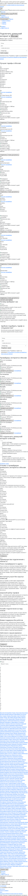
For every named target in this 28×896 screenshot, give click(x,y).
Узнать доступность (13, 122)
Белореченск (3, 752)
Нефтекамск (22, 806)
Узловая (16, 855)
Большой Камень (4, 800)
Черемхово (3, 738)
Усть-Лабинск (13, 753)
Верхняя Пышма (21, 838)
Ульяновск (10, 860)
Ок (1, 8)
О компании (3, 886)
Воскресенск (18, 766)
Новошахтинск (11, 827)
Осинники (9, 747)
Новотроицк (9, 794)
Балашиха (2, 766)
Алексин (13, 853)
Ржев (24, 852)
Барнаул (16, 717)
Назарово (15, 756)
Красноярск (25, 713)
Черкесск (24, 809)
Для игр (2, 86)
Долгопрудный (20, 767)
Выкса (9, 789)
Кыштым (25, 861)
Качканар (8, 841)
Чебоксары (11, 822)
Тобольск (6, 858)
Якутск (11, 814)
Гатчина (2, 761)
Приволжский (3, 835)
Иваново (2, 733)
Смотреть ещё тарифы (6, 299)
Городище (13, 727)
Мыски (20, 745)
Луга (23, 761)
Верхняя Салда (3, 839)
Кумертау (12, 806)
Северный (23, 723)
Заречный (9, 795)
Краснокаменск (16, 731)
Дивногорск (25, 753)
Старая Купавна (12, 783)
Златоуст (11, 861)
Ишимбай (7, 806)
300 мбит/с (3, 82)
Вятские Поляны (10, 749)
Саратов (9, 835)
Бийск (19, 717)
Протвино (17, 780)
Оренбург (15, 794)
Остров (14, 803)
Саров (11, 791)
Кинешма (7, 733)
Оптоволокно (3, 79)
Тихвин (2, 764)
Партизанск (14, 802)
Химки (6, 784)
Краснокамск (8, 797)
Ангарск (2, 734)
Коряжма (22, 720)
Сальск (17, 827)
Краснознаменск (4, 739)
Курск (9, 759)
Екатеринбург (8, 713)
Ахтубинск (2, 723)
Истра (26, 770)
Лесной (2, 842)
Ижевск (17, 819)
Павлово (7, 791)
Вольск (18, 833)
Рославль (23, 845)
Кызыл (8, 819)
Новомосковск (3, 855)
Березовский (3, 744)
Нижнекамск (3, 819)
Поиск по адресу (6, 20)
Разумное (18, 723)
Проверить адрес (4, 463)
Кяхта (1, 809)
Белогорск (22, 719)
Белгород (13, 723)
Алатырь (18, 820)
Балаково (8, 833)
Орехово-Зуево (19, 778)
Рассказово (15, 852)
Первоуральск (3, 844)
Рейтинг (4, 24)
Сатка (16, 863)
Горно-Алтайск (10, 805)
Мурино (2, 763)
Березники (23, 795)
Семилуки (2, 731)
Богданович (14, 838)
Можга (21, 819)
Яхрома (9, 786)
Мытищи (19, 777)
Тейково (15, 733)
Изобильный (11, 849)
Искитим (2, 792)
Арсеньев (18, 799)
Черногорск (13, 820)
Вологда (7, 728)
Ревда (14, 844)
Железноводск (3, 849)
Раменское (3, 781)
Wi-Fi (1, 78)
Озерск (10, 739)
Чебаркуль (13, 864)
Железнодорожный (20, 769)
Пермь (1, 717)
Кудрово (20, 761)
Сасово (9, 828)
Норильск (20, 756)
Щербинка (23, 784)
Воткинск (12, 819)
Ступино (18, 783)
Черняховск (3, 741)
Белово (26, 742)
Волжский (8, 727)
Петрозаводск (3, 811)
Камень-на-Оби (4, 719)
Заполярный (19, 786)
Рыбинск (2, 867)
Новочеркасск (3, 827)
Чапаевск (12, 831)
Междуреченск (15, 745)
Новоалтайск (11, 719)
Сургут (1, 858)
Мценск (2, 795)
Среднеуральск (4, 845)
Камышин (18, 727)
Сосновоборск (3, 758)
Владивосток (12, 800)
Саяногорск (7, 820)
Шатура (14, 784)
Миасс (9, 863)
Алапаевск (15, 836)
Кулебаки (2, 791)
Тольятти (7, 831)
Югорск (19, 858)
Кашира (2, 772)
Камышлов (3, 841)
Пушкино (22, 780)
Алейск (11, 717)
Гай (5, 794)
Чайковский (3, 799)
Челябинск (18, 864)
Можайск (7, 777)
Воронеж (2, 713)
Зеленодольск (23, 816)
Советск (26, 739)
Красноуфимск (23, 841)
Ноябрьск (19, 856)
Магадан (16, 764)
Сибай (13, 808)
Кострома (6, 750)
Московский (13, 777)
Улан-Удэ (5, 809)
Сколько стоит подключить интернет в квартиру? (13, 648)
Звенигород (9, 770)
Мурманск (9, 788)
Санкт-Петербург (21, 716)
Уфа (9, 717)
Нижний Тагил (14, 842)
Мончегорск (3, 788)
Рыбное (2, 828)
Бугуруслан (25, 792)
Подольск (12, 780)
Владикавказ (17, 814)
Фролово (2, 728)
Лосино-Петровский (12, 775)
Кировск (25, 786)
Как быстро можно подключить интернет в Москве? (14, 650)
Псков (18, 803)
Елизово (22, 741)
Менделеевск (10, 817)
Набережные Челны (19, 817)
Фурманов (20, 733)
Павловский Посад (5, 780)
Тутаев (6, 867)
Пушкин (12, 763)
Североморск (15, 788)
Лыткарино (21, 775)
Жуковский (3, 770)
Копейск (16, 861)
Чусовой (14, 799)
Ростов (26, 866)
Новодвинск (8, 722)
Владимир (12, 725)
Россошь (23, 730)
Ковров (17, 725)
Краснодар (19, 713)
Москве (14, 36)
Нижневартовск (4, 856)
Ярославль (14, 716)
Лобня (5, 775)
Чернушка (8, 799)
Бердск (25, 791)
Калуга (8, 741)
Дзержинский (7, 767)
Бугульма (9, 816)
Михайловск (7, 842)
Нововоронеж (11, 730)
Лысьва (18, 797)
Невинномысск (13, 850)
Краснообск (8, 792)
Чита (21, 731)
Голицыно (24, 766)
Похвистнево (23, 830)
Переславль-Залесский (18, 866)
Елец (8, 764)
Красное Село (7, 761)
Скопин (13, 828)
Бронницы (8, 766)
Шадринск (20, 758)
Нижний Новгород (9, 714)
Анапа (15, 750)
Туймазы (24, 808)
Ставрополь (3, 852)
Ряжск (5, 828)
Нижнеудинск (18, 734)
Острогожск (18, 730)
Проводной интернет (5, 87)
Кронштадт (14, 761)
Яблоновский (3, 805)
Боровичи (15, 791)
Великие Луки (8, 803)
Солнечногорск (4, 783)
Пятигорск (20, 850)
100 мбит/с (3, 81)
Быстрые (2, 76)
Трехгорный (3, 864)
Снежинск (20, 863)
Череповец (12, 728)
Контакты (2, 889)
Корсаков (18, 835)
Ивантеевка (21, 770)
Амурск (15, 860)
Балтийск (13, 738)
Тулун (5, 736)
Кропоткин (21, 752)
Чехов (9, 784)
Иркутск (13, 734)
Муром (21, 725)
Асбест (1, 838)
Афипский (24, 750)
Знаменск (7, 723)
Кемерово (14, 744)
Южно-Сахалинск (7, 836)
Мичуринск (9, 852)
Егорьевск (12, 769)
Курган (15, 758)
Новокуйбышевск (4, 830)
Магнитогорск (3, 863)
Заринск (23, 717)
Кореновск (15, 752)
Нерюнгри (7, 814)
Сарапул (25, 819)
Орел (5, 795)
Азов (16, 822)
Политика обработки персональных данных (11, 893)
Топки (1, 749)
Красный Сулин (10, 825)
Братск (6, 734)
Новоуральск (21, 842)
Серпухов (19, 781)
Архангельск (17, 720)
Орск (19, 794)
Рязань (5, 717)
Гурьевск (18, 738)
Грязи (5, 764)
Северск (5, 853)
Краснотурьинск (15, 841)
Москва (15, 13)
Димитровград (3, 860)
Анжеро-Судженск (19, 742)
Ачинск (19, 753)
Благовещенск (3, 720)
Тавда (14, 845)
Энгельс (14, 835)
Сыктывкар (19, 811)
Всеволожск (19, 759)
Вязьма (18, 845)
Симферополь (3, 813)
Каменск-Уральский (22, 839)
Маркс (21, 833)
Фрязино (2, 784)
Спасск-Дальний (21, 802)
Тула (13, 855)
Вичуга (24, 731)
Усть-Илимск (20, 736)
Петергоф (6, 763)
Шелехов (8, 738)
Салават (9, 808)
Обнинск (17, 741)
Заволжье (19, 789)
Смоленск (7, 847)
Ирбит (14, 839)
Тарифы (4, 22)
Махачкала (10, 809)
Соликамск (22, 797)
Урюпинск (24, 727)
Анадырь (9, 866)
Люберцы (2, 777)
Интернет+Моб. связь (5, 73)
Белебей (17, 805)
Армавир (19, 750)
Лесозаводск (3, 802)
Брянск (7, 725)
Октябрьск (12, 830)
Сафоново (2, 847)
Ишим (24, 855)
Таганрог (21, 827)
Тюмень (9, 716)
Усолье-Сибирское (12, 736)
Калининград (24, 738)
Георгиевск (17, 847)
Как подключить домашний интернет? (11, 653)
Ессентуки (23, 847)
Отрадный (17, 830)
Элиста (20, 809)
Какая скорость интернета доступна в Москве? (13, 651)
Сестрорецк (17, 763)
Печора (14, 811)
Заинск (18, 816)
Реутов (7, 781)
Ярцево (12, 847)
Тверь (1, 853)
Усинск (23, 811)
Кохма (11, 733)
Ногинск (7, 778)
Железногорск (8, 755)
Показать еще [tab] (4, 869)
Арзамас (21, 788)
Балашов (13, 833)
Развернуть (3, 556)
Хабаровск (6, 861)
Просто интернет (4, 68)
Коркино (20, 861)
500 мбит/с (3, 84)
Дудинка (2, 755)
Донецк (16, 824)
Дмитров (14, 767)
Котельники (25, 772)
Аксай (18, 822)
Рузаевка (20, 813)
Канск (20, 755)
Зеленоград (15, 770)
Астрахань (21, 722)
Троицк (23, 783)
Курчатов (13, 759)
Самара (5, 716)
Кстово (24, 789)
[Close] (0, 0)
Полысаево (15, 747)
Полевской (10, 844)
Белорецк (21, 805)
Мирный (2, 722)
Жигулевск (18, 828)
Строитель (2, 725)
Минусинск (10, 756)
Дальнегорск (19, 800)
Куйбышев (13, 792)
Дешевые (2, 75)
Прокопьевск (21, 747)
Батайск (23, 822)
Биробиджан (8, 731)
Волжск (9, 813)
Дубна (8, 769)
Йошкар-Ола (15, 813)
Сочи (9, 753)
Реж (18, 844)
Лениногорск (3, 817)
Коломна (14, 772)
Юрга (4, 749)
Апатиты (13, 786)
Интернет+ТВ (3, 70)
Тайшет (2, 736)
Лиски (24, 728)
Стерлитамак (18, 808)
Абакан (2, 820)
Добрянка (2, 797)
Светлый (21, 739)
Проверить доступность (7, 370)
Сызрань (2, 831)
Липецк (11, 764)
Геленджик (9, 752)
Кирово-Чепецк (22, 749)
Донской (17, 853)
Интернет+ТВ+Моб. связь (6, 71)
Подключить (4, 122)
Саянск (24, 734)
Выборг (24, 759)
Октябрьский (3, 808)
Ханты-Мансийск (13, 858)
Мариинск (8, 745)
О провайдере (17, 370)
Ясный (22, 794)
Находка (9, 802)
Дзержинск (14, 789)
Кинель (23, 828)
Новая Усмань (3, 730)
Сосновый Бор (24, 763)
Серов (20, 844)
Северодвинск (14, 722)
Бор (7, 789)
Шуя (24, 733)
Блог (1, 892)
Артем (23, 799)
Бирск (25, 805)
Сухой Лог (10, 845)
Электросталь (3, 786)
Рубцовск (17, 719)
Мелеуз (17, 806)
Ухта (27, 811)
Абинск (11, 750)
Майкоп (22, 803)
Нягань (24, 856)
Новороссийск (3, 753)
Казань (14, 713)
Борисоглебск (18, 728)
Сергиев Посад (13, 781)
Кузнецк (15, 795)
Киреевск (22, 853)
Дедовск (2, 767)
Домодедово (3, 769)
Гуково (12, 824)
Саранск (25, 813)
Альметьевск (3, 816)
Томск (9, 853)
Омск (20, 792)
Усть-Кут (26, 736)
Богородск (2, 789)
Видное (13, 766)
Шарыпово (10, 758)
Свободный (10, 720)
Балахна (26, 788)
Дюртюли (2, 806)
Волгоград (2, 727)
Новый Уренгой (12, 856)
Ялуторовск (24, 858)
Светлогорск (16, 739)
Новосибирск (17, 714)
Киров (16, 749)
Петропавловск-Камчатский (7, 742)
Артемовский (21, 836)
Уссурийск (2, 803)
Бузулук (2, 794)
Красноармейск (4, 774)
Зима (9, 734)
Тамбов (20, 852)
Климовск (6, 772)
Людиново (12, 741)
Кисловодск (17, 849)
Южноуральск (3, 866)
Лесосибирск (3, 756)
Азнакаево (23, 814)
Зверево (20, 824)
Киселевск (19, 744)
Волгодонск (7, 824)
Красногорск (11, 774)
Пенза (18, 795)
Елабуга (14, 816)
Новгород (21, 791)
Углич (9, 867)
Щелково (18, 784)
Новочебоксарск (4, 822)
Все (1, 67)
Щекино (21, 855)
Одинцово (12, 778)
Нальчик (16, 809)
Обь (18, 792)
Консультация (4, 19)
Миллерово (18, 825)
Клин (11, 772)
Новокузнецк (3, 747)
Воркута (9, 811)
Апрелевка (21, 764)
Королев (19, 772)
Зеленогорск (15, 755)
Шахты (25, 827)
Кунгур (14, 797)
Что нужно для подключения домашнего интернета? (14, 654)
